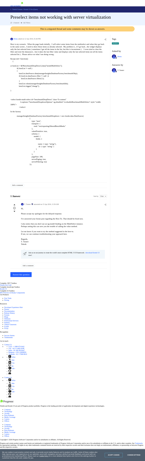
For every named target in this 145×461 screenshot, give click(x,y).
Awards (6, 413)
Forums (6, 315)
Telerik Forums (17, 9)
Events (6, 326)
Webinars (7, 319)
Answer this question (21, 275)
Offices (6, 421)
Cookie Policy (43, 456)
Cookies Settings (133, 455)
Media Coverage (9, 417)
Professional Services (11, 321)
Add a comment (17, 185)
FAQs (6, 328)
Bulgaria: (17, 352)
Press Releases (9, 415)
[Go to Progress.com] (7, 402)
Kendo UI (3, 289)
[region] (72, 455)
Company (7, 409)
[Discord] (9, 374)
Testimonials (8, 337)
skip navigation (15, 6)
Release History (9, 313)
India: (16, 350)
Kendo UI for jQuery (31, 9)
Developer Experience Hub (13, 307)
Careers (6, 419)
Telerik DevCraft (5, 285)
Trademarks (139, 443)
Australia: (17, 354)
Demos (6, 309)
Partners (7, 323)
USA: (16, 346)
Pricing (6, 300)
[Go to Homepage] (22, 6)
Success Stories (9, 335)
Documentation (9, 311)
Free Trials (7, 298)
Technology (8, 411)
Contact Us (8, 345)
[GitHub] (9, 371)
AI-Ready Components (17, 293)
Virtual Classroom (10, 324)
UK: (16, 348)
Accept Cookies (114, 455)
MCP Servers (4, 293)
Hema (16, 39)
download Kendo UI (92, 253)
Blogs (6, 317)
